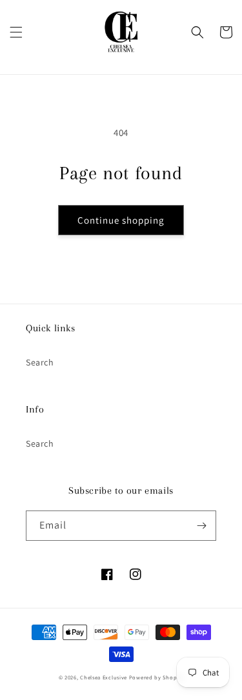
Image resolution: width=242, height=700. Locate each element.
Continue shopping (121, 220)
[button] (16, 32)
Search (40, 362)
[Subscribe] (201, 525)
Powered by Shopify (156, 677)
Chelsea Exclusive (103, 677)
